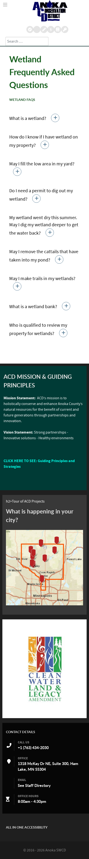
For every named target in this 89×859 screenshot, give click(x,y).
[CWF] (44, 669)
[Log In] (64, 29)
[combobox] (26, 41)
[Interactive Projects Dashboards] (36, 29)
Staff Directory (38, 785)
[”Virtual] (44, 568)
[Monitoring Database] (29, 29)
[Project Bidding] (43, 29)
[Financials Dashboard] (50, 29)
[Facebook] (57, 29)
